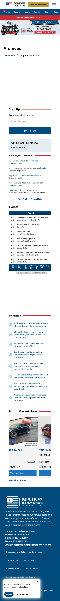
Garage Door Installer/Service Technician (28, 168)
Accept (9, 594)
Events (17, 12)
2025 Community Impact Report (20, 577)
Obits (47, 12)
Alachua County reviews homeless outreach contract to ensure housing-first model (29, 366)
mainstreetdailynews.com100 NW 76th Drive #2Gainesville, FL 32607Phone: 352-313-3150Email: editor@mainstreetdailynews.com (28, 538)
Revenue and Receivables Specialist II (26, 183)
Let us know (18, 147)
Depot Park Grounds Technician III (25, 161)
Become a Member (38, 4)
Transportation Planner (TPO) (23, 190)
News (27, 12)
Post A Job (22, 199)
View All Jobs (36, 199)
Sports (37, 12)
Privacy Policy (30, 560)
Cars (56, 12)
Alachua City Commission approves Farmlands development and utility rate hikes (30, 398)
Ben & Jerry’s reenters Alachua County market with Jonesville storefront (28, 355)
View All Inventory (17, 480)
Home (6, 55)
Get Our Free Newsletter (28, 17)
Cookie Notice (31, 568)
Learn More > (23, 594)
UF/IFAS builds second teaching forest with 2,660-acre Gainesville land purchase (29, 335)
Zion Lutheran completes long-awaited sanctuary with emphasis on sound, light (30, 386)
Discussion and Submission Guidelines (24, 552)
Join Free (30, 130)
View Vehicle (30, 473)
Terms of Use (12, 560)
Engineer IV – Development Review (25, 175)
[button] (12, 441)
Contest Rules (12, 568)
